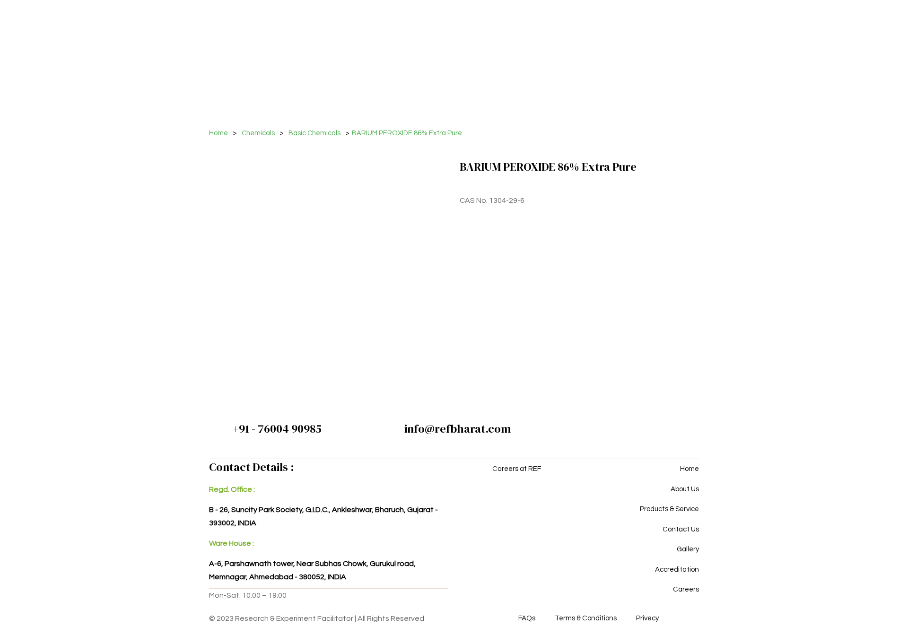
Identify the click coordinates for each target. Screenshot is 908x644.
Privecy (647, 618)
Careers (686, 589)
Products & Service (669, 509)
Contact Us (681, 529)
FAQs (526, 618)
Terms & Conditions (586, 618)
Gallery (688, 549)
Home (218, 133)
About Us (685, 489)
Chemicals (258, 133)
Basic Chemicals (314, 133)
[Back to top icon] (863, 625)
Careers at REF (516, 468)
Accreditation (677, 569)
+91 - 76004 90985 (277, 428)
